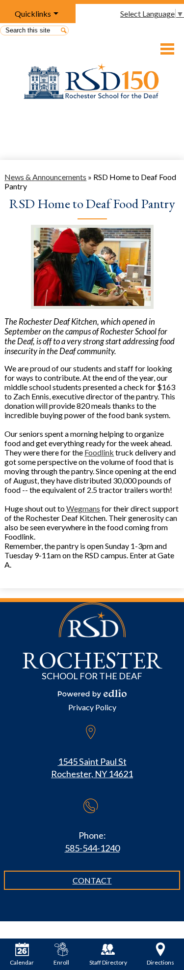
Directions (160, 962)
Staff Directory (108, 962)
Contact (92, 880)
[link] (99, 452)
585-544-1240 (92, 848)
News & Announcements (45, 177)
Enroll (61, 962)
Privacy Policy (92, 707)
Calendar (22, 962)
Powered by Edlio (92, 693)
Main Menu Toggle (167, 49)
